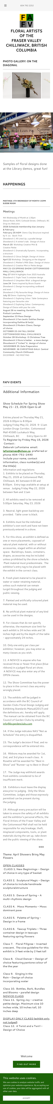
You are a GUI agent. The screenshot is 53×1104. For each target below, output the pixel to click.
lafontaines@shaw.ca (17, 451)
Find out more (26, 1064)
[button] (5, 5)
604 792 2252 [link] (27, 5)
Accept (26, 1098)
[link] (26, 21)
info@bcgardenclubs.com (17, 723)
